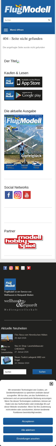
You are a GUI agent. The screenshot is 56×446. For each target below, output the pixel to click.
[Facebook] (5, 268)
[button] (51, 383)
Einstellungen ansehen (28, 438)
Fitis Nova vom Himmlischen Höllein (31, 335)
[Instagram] (11, 268)
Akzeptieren (28, 421)
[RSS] (17, 268)
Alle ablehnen (28, 430)
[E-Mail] (23, 268)
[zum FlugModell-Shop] (23, 142)
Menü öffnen (17, 30)
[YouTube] (29, 269)
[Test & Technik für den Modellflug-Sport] (27, 9)
